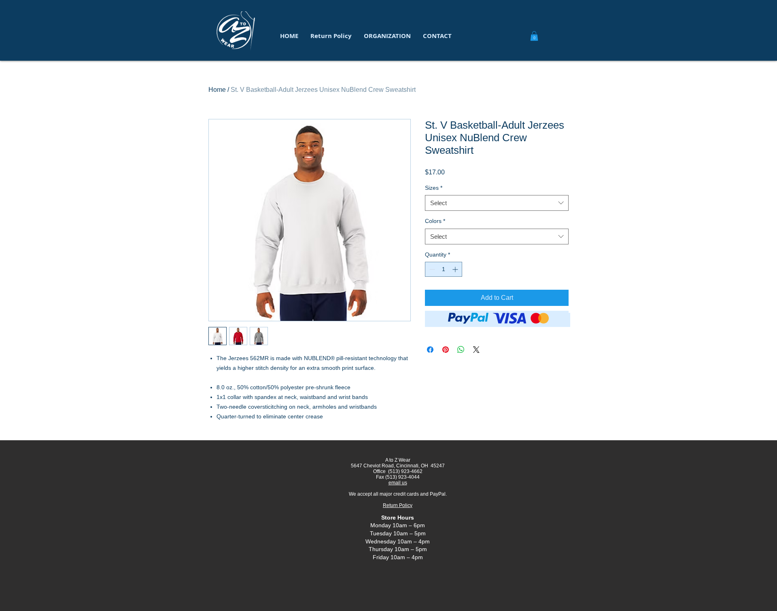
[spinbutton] (443, 269)
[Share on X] (476, 349)
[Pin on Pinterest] (445, 349)
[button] (387, 36)
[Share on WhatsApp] (461, 349)
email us (397, 483)
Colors (435, 221)
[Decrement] (431, 269)
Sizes (433, 188)
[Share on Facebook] (430, 349)
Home (217, 89)
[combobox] (497, 203)
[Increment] (456, 269)
